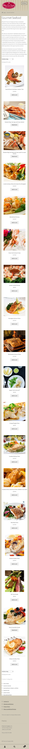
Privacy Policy (7, 706)
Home (4, 12)
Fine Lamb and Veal (7, 694)
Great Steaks (6, 683)
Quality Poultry (6, 692)
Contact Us (6, 701)
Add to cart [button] (14, 95)
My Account (5, 746)
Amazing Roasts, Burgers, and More (10, 688)
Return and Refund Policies (10, 709)
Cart (22, 746)
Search (14, 746)
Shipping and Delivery (8, 704)
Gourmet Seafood (7, 685)
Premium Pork (6, 690)
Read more (14, 124)
